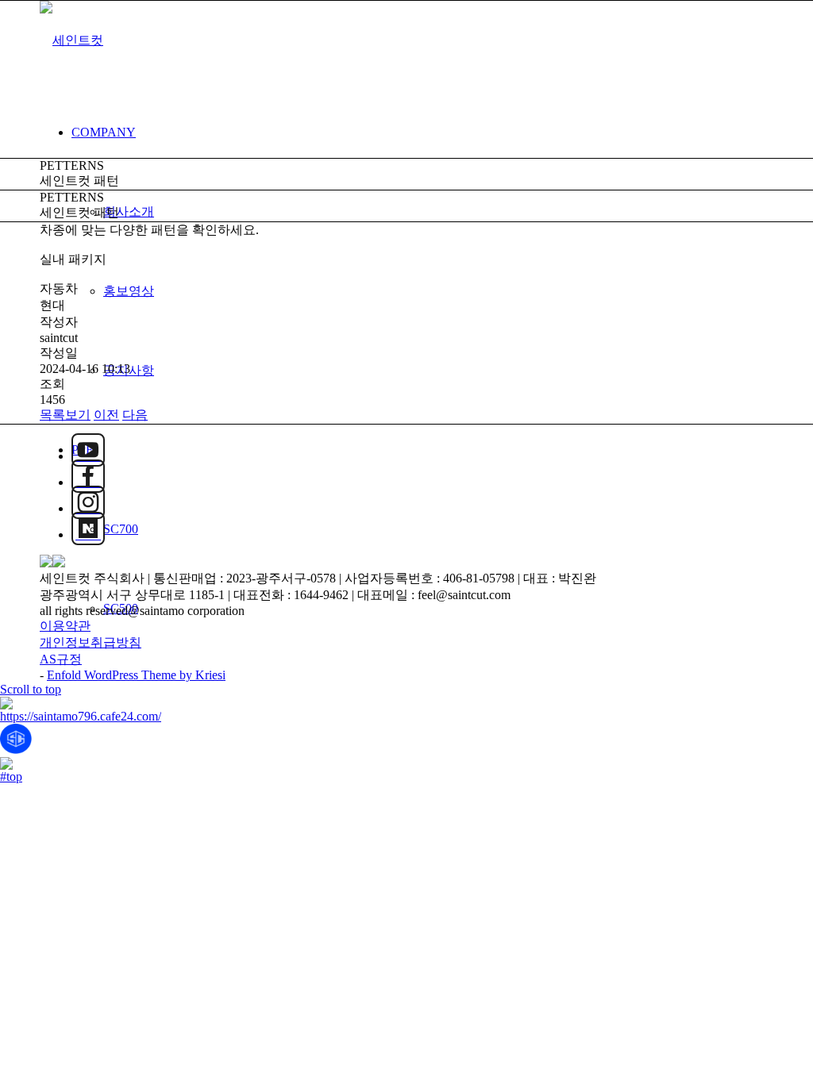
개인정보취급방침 (90, 642)
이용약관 (65, 625)
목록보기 (65, 414)
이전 (106, 414)
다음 (135, 414)
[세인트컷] (71, 40)
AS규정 (61, 659)
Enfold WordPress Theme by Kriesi (136, 675)
